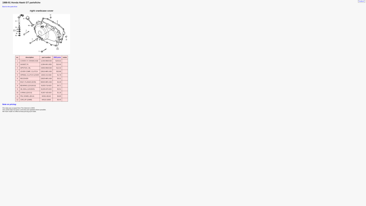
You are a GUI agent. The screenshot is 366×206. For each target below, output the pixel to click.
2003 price (57, 57)
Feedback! (361, 1)
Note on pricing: (9, 104)
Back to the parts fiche (9, 6)
